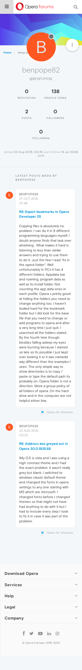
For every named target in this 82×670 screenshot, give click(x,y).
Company (14, 618)
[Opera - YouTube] (40, 633)
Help (9, 595)
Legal (10, 607)
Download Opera (21, 573)
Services (13, 584)
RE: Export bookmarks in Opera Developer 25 (44, 214)
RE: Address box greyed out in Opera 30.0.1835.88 (43, 446)
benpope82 (28, 194)
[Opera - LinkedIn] (49, 633)
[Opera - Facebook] (23, 633)
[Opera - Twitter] (31, 633)
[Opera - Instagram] (57, 633)
